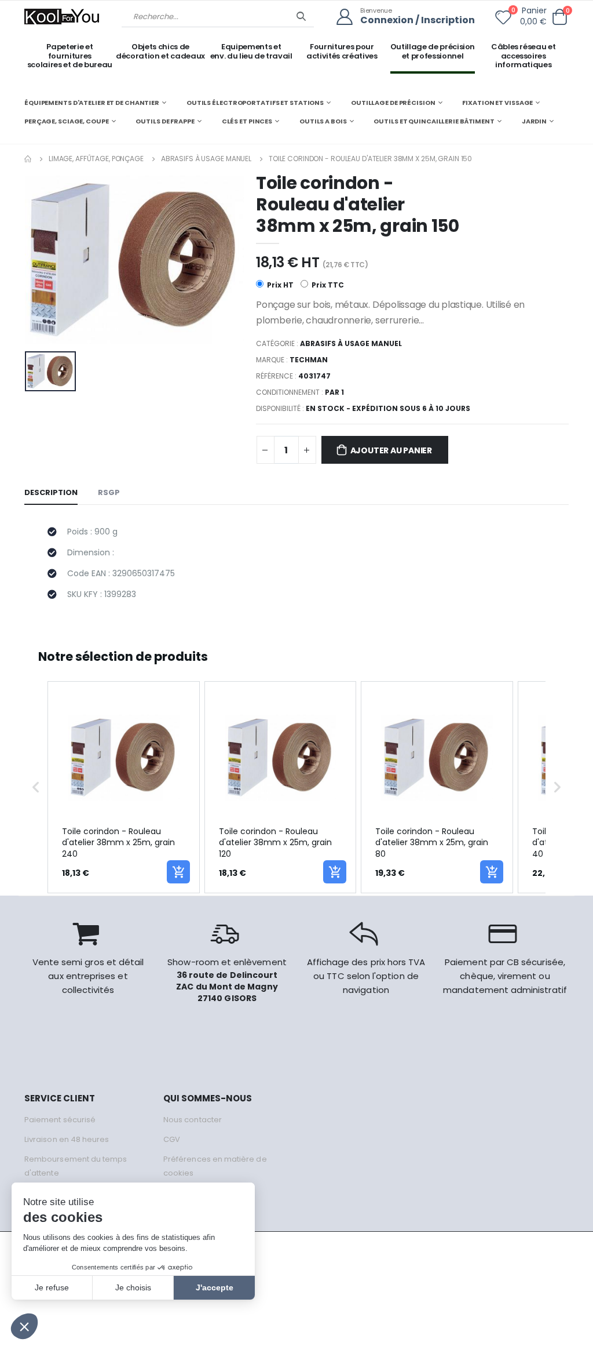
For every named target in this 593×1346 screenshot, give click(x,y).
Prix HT (279, 285)
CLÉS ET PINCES (247, 121)
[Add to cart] (178, 871)
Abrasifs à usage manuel (206, 158)
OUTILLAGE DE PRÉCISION (393, 102)
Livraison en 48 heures (66, 1139)
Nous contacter (192, 1119)
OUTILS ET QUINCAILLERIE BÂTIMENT (434, 121)
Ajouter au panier (391, 450)
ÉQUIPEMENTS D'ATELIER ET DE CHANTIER (91, 102)
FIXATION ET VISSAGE (497, 102)
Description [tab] (51, 492)
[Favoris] (503, 20)
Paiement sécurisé (60, 1119)
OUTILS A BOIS (323, 121)
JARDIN (534, 121)
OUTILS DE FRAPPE (165, 121)
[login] (348, 17)
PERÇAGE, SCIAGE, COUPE (66, 121)
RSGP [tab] (109, 492)
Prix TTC (327, 285)
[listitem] (123, 787)
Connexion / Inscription (417, 20)
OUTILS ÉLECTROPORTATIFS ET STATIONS (255, 102)
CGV (171, 1139)
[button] (559, 17)
